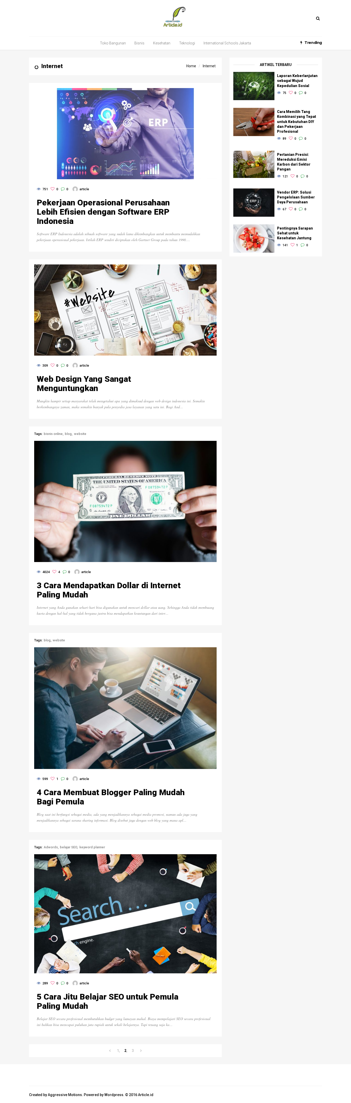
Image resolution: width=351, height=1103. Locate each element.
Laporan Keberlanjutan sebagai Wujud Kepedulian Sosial (297, 81)
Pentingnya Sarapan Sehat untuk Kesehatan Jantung (295, 233)
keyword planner (92, 847)
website (80, 434)
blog (68, 434)
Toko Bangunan (113, 43)
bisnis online (53, 434)
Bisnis (139, 43)
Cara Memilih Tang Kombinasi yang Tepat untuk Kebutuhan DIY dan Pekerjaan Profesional (296, 121)
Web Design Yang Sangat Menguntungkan (84, 383)
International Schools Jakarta (227, 43)
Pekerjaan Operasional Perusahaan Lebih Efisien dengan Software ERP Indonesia (103, 212)
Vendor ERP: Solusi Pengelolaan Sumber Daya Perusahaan (296, 197)
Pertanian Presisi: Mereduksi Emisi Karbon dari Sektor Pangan (293, 162)
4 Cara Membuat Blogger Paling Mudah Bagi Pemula (111, 797)
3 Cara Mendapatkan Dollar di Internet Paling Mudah (109, 590)
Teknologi (187, 43)
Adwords (51, 847)
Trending (313, 42)
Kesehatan (161, 43)
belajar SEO (68, 847)
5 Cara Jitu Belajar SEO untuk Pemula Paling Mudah (107, 1001)
